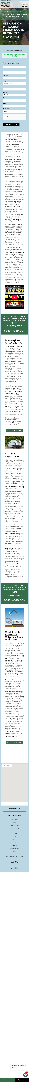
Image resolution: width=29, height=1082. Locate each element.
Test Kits (14, 837)
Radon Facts (14, 822)
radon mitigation (19, 150)
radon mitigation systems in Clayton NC (13, 732)
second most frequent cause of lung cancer (13, 486)
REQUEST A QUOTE (11, 125)
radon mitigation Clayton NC (15, 176)
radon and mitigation (11, 380)
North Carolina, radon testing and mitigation (13, 563)
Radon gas (14, 483)
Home (2, 11)
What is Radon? (14, 819)
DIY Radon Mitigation (14, 842)
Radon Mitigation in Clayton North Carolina (14, 637)
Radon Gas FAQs (15, 825)
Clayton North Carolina (16, 221)
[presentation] (15, 117)
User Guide (14, 845)
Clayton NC (18, 266)
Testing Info (14, 834)
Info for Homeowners (14, 840)
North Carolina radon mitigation (12, 648)
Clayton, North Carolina (12, 418)
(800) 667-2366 (14, 869)
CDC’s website (9, 171)
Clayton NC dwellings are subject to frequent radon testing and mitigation (14, 413)
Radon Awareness (14, 831)
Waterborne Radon (14, 848)
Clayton (18, 385)
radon (17, 277)
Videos (14, 851)
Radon (7, 208)
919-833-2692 (25, 6)
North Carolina (14, 488)
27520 (7, 358)
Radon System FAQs (14, 828)
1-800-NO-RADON (5, 6)
